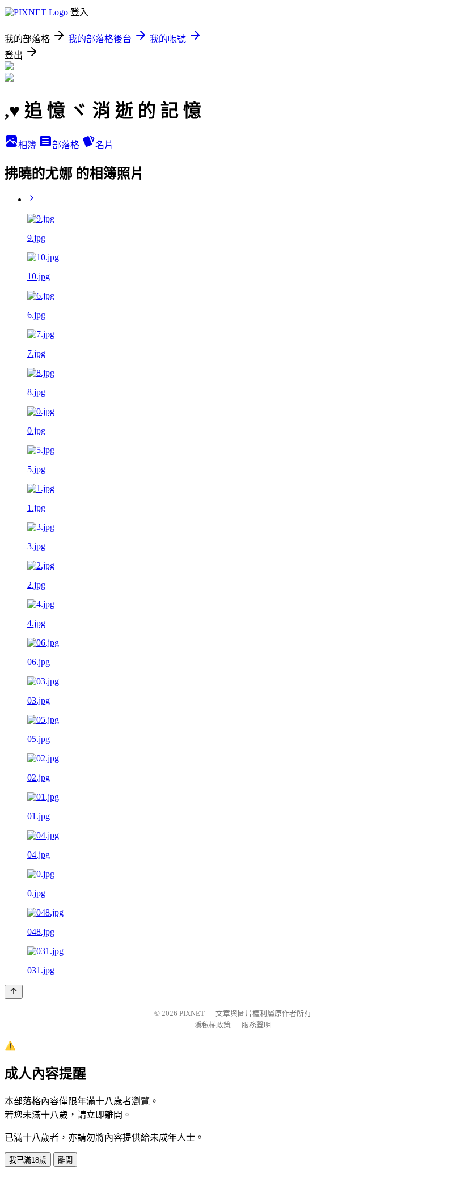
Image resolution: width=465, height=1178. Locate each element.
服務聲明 (256, 1024)
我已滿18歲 (27, 1160)
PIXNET (192, 1013)
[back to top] (14, 992)
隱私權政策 (212, 1024)
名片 (104, 145)
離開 (65, 1160)
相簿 (28, 145)
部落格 (67, 145)
